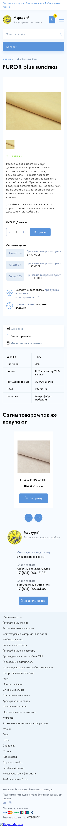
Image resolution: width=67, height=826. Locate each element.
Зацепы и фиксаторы (15, 645)
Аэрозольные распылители (18, 661)
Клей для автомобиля (15, 779)
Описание (17, 328)
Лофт (6, 734)
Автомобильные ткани (15, 622)
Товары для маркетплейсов (18, 673)
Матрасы (8, 717)
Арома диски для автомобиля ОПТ (23, 656)
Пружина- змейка (13, 762)
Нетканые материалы (15, 706)
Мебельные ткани (13, 617)
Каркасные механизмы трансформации (25, 723)
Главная (7, 58)
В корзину (40, 232)
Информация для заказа (26, 343)
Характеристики (21, 336)
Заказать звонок (34, 600)
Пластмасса (10, 756)
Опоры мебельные (13, 689)
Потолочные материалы (16, 695)
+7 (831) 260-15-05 (31, 573)
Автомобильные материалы (18, 628)
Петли (6, 740)
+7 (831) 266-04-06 (31, 589)
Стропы (7, 751)
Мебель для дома (13, 639)
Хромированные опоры (16, 701)
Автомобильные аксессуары (19, 650)
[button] (29, 518)
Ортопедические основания (19, 712)
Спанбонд (8, 745)
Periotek (7, 728)
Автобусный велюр (13, 768)
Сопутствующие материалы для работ (25, 633)
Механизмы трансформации (19, 773)
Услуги (6, 678)
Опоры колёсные (12, 684)
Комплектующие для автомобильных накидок (28, 667)
